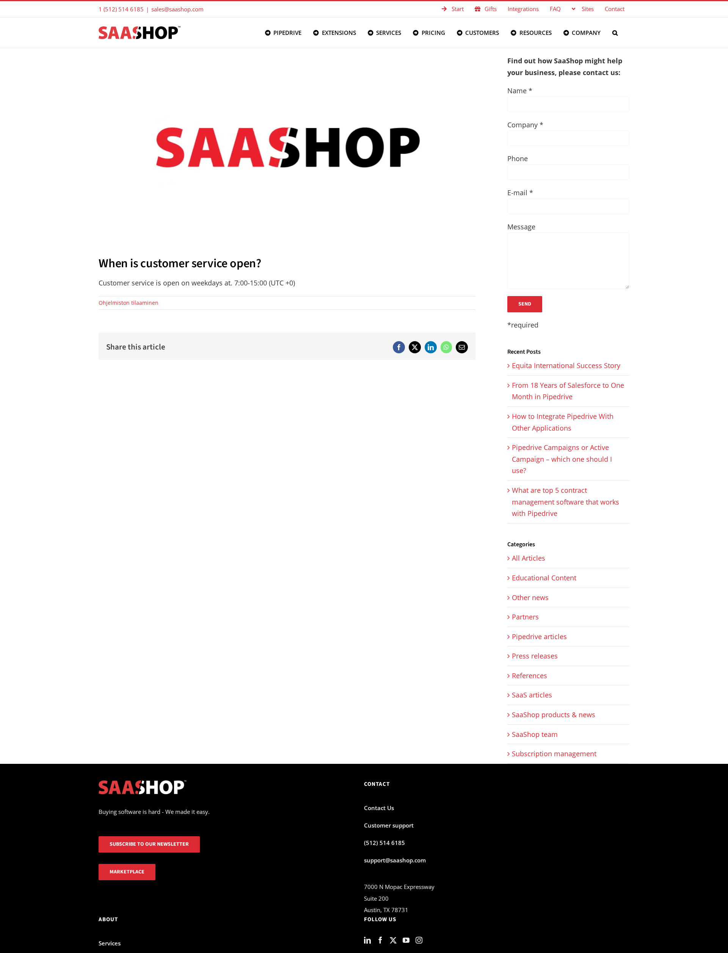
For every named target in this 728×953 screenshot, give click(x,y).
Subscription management (554, 753)
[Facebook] (380, 940)
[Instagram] (419, 940)
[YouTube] (406, 940)
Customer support (389, 825)
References (529, 675)
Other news (530, 597)
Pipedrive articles (539, 636)
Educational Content (544, 577)
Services (110, 943)
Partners (525, 616)
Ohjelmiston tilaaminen (128, 302)
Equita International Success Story (566, 365)
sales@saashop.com (177, 9)
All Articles (528, 558)
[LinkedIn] (367, 940)
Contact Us (379, 808)
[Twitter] (393, 940)
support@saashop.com (395, 860)
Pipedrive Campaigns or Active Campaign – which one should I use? (562, 459)
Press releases (535, 655)
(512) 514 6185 (384, 842)
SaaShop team (535, 734)
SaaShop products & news (553, 714)
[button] (615, 32)
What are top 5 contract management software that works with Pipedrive (565, 502)
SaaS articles (532, 694)
